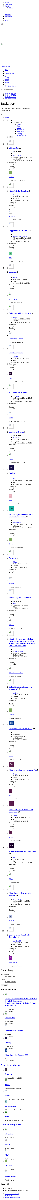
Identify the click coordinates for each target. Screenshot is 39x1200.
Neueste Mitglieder (10, 1065)
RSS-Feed (8, 117)
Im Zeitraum (5, 974)
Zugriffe (19, 133)
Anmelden (8, 15)
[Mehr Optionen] (1, 114)
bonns (11, 459)
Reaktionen (20, 131)
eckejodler (9, 1134)
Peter (10, 258)
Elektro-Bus (14, 148)
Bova (10, 378)
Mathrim (15, 693)
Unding (12, 473)
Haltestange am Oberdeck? (20, 598)
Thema (19, 124)
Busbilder (13, 272)
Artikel (7, 81)
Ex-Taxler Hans (18, 651)
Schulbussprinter (16, 353)
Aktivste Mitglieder (11, 1124)
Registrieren (8, 16)
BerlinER (16, 396)
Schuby (15, 317)
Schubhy (8, 1074)
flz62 (14, 479)
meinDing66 (17, 155)
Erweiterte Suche (10, 86)
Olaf (6, 1155)
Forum (7, 77)
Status (3, 980)
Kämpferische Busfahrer (19, 191)
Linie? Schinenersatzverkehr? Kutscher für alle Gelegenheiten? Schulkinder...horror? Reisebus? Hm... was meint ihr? (22, 642)
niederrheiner (10, 1176)
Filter (11, 137)
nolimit (11, 418)
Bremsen (12, 558)
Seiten (7, 82)
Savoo (15, 774)
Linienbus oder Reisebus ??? (20, 729)
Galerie (7, 79)
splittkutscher (13, 962)
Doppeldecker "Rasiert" (19, 230)
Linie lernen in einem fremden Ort (23, 770)
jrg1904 (11, 921)
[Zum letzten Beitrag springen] (10, 173)
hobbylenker (17, 522)
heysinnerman (10, 1106)
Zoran (7, 1095)
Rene (10, 500)
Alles (6, 70)
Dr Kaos (11, 177)
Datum (19, 128)
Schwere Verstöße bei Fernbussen (22, 851)
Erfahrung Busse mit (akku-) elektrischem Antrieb (20, 516)
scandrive (12, 583)
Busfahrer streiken (16, 432)
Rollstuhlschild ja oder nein (20, 313)
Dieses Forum (9, 73)
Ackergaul (16, 195)
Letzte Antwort (21, 135)
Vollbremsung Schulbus (18, 392)
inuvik (7, 1085)
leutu (7, 1116)
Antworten (20, 129)
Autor (18, 126)
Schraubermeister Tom (20, 236)
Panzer (15, 277)
